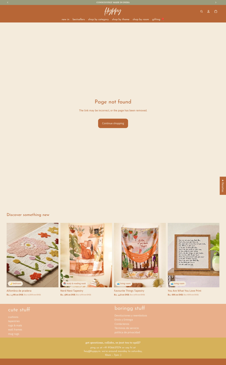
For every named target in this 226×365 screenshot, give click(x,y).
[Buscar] (201, 11)
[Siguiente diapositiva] (53, 255)
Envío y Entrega (123, 319)
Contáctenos (121, 323)
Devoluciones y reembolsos (130, 315)
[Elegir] (107, 282)
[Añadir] (53, 282)
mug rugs (13, 333)
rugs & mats (15, 325)
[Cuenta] (208, 11)
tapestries (14, 321)
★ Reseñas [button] (222, 185)
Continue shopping (113, 123)
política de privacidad (127, 332)
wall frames (15, 329)
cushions (13, 316)
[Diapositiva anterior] (12, 255)
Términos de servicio (126, 328)
